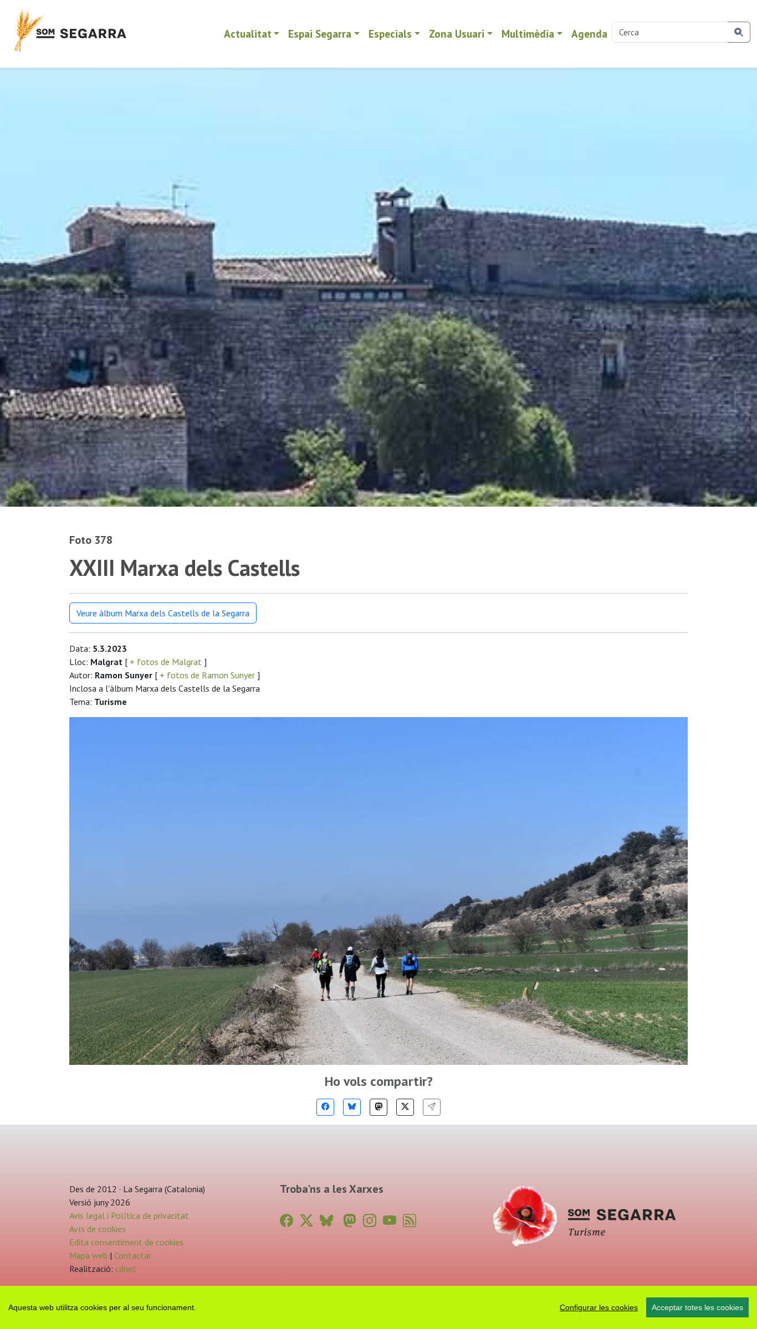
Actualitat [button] (248, 33)
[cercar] (739, 32)
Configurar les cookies (599, 1307)
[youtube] (389, 1220)
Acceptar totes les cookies (697, 1307)
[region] (378, 1307)
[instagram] (369, 1220)
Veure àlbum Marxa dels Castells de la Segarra (162, 613)
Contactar (132, 1255)
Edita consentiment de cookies (126, 1242)
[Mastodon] (378, 1107)
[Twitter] (405, 1107)
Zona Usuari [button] (456, 33)
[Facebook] (325, 1107)
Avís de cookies (97, 1228)
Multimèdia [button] (528, 33)
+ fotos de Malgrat (165, 661)
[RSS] (409, 1220)
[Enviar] (432, 1107)
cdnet (124, 1268)
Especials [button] (390, 33)
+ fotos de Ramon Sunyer (207, 675)
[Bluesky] (352, 1107)
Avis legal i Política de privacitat (129, 1215)
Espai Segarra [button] (319, 33)
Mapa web (88, 1255)
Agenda (589, 33)
